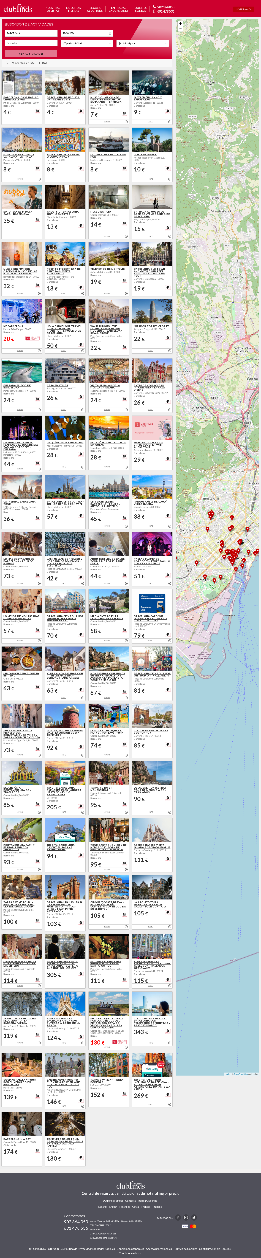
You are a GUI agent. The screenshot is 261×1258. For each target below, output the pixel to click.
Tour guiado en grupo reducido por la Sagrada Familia (19, 1021)
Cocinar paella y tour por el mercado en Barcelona (19, 1082)
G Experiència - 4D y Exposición (148, 98)
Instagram (186, 1217)
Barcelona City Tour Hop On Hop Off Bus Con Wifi (65, 502)
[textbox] (31, 33)
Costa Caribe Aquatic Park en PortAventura (106, 731)
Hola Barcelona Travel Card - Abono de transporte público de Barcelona (64, 329)
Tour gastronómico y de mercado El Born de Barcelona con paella (108, 847)
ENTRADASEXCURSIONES (118, 9)
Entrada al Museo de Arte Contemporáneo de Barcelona (152, 214)
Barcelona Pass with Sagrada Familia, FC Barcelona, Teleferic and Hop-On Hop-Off (62, 964)
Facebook (178, 1217)
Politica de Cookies (185, 1248)
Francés (157, 1206)
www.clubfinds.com (18, 8)
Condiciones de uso (130, 1253)
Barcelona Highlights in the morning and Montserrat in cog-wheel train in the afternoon (64, 907)
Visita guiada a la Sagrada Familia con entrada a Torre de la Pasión (63, 1022)
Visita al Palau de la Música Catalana (105, 386)
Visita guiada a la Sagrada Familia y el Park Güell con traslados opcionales (152, 964)
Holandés (124, 1206)
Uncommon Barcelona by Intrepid (21, 674)
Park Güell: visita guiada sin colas (108, 443)
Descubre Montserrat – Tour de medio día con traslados (151, 790)
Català (135, 1206)
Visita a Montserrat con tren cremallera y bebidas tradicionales (65, 675)
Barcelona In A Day (17, 1139)
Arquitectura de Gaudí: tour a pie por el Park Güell (107, 561)
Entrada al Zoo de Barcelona (17, 386)
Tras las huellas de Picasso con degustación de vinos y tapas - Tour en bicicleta (21, 734)
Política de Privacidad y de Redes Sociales (89, 1248)
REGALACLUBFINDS (95, 9)
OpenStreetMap (241, 1074)
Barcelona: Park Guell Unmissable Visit (63, 98)
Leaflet (227, 1074)
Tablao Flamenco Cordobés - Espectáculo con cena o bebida (152, 561)
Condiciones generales (130, 1248)
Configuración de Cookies (215, 1248)
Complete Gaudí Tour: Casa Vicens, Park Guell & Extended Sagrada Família (65, 1142)
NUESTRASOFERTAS (52, 9)
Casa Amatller (57, 385)
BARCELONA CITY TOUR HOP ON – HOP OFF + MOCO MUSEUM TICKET (65, 618)
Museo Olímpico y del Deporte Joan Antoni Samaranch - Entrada (105, 99)
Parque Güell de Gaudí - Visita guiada (151, 502)
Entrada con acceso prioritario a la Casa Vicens (149, 387)
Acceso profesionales (159, 1248)
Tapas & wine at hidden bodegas (107, 1081)
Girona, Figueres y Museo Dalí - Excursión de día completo (65, 733)
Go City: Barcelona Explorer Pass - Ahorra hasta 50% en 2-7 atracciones (64, 791)
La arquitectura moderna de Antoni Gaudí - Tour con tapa (150, 904)
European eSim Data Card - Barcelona (17, 212)
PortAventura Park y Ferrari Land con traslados (18, 847)
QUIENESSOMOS (140, 9)
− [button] (180, 29)
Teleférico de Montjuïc (107, 269)
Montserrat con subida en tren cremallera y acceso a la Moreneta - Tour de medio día (107, 676)
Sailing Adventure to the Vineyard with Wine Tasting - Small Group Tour (63, 1083)
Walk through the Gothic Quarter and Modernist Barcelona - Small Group (107, 329)
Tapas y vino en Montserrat (101, 788)
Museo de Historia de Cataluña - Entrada (18, 155)
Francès (146, 1206)
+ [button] (180, 23)
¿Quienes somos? (113, 1200)
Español (102, 1206)
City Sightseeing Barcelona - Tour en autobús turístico (105, 504)
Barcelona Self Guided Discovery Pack (63, 155)
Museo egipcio (100, 211)
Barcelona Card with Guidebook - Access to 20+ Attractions (150, 618)
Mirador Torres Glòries (151, 326)
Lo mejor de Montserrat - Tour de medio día (21, 617)
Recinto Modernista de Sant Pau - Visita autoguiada (64, 271)
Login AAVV (243, 9)
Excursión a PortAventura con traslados (17, 790)
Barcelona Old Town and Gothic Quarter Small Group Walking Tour (149, 272)
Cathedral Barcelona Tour (19, 502)
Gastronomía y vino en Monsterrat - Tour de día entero (19, 963)
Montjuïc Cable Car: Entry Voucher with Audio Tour (148, 445)
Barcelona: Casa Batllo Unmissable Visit (21, 98)
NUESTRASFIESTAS (73, 9)
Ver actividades (31, 53)
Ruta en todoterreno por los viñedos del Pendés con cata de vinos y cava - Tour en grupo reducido (106, 1023)
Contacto (130, 1200)
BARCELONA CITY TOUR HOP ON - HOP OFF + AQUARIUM (152, 674)
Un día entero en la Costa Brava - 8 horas (106, 617)
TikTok (194, 1217)
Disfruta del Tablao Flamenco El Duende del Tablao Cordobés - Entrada (20, 446)
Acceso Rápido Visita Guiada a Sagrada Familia (152, 846)
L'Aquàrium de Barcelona (65, 442)
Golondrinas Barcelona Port (108, 155)
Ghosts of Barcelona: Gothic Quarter (63, 212)
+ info (126, 122)
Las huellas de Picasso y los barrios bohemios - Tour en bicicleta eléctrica (64, 562)
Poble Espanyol (145, 154)
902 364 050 (165, 7)
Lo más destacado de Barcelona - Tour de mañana (18, 561)
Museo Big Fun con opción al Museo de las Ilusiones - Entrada (20, 271)
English (113, 1206)
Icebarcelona (13, 326)
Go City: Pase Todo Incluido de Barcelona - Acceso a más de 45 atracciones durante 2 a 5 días (152, 1084)
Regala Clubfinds (147, 1200)
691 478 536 (165, 11)
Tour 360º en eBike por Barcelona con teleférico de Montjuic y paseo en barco (152, 1022)
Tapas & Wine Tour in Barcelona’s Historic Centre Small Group (18, 904)
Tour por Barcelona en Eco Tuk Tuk (151, 731)
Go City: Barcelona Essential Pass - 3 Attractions (61, 847)
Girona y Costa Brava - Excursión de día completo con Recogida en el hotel (108, 905)
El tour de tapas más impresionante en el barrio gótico (105, 963)
